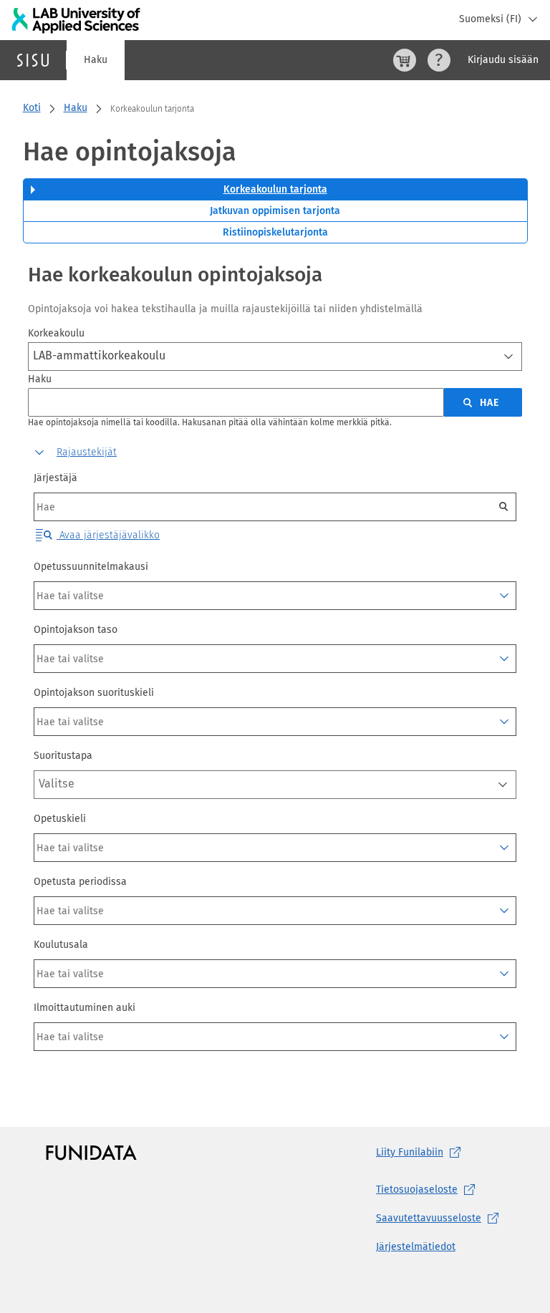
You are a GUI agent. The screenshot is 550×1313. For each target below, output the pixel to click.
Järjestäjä (55, 478)
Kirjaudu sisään (503, 60)
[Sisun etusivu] (33, 60)
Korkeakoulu (56, 333)
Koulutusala (61, 945)
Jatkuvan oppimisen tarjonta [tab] (275, 211)
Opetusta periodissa (80, 882)
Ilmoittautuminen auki (84, 1008)
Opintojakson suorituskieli (94, 693)
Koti (32, 108)
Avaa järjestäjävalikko (108, 535)
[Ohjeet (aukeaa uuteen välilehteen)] (439, 60)
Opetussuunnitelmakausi (91, 567)
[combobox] (275, 356)
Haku (95, 60)
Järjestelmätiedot (415, 1247)
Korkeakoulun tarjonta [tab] (275, 189)
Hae (489, 403)
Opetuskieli (60, 819)
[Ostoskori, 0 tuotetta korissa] (404, 60)
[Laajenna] (504, 595)
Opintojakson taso (75, 630)
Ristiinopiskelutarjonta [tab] (275, 232)
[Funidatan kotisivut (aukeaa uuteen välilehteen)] (91, 1152)
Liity (409, 1152)
